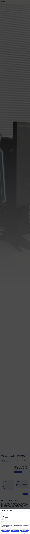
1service (6, 522)
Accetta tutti (24, 530)
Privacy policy (16, 512)
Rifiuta (15, 530)
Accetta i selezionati (5, 530)
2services (6, 517)
